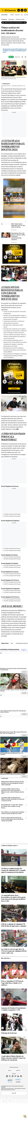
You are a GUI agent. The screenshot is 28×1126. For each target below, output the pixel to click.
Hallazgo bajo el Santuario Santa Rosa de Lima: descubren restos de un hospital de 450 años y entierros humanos (12, 783)
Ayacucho (17, 14)
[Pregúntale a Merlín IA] (25, 1116)
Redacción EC (6, 83)
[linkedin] (18, 1076)
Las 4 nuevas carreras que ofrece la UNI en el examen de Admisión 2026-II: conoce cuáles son (14, 951)
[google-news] (21, 1076)
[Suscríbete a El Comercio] (21, 10)
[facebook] (7, 1076)
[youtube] (15, 1076)
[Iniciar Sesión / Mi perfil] (25, 10)
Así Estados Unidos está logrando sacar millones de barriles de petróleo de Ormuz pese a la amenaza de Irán (12, 799)
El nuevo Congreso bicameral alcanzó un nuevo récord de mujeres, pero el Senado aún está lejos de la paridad (12, 819)
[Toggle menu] (2, 10)
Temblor (12, 14)
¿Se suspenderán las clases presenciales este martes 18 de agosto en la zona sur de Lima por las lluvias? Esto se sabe (13, 898)
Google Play (18, 1070)
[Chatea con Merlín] (18, 10)
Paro (22, 14)
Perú (12, 643)
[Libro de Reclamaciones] (18, 1080)
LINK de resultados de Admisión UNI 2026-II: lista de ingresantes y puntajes (13, 925)
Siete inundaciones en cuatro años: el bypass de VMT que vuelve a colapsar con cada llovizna (12, 806)
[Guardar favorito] (22, 57)
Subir (13, 1093)
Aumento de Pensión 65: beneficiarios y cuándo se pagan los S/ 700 (13, 1009)
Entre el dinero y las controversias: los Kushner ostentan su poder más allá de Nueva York (12, 812)
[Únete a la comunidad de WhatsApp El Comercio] (11, 57)
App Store (10, 1070)
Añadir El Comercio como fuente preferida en (14, 22)
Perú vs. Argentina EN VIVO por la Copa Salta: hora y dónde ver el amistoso (12, 983)
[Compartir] (25, 57)
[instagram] (13, 1076)
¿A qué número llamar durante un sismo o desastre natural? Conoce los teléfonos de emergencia (13, 1058)
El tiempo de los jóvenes (9, 1033)
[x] (10, 1076)
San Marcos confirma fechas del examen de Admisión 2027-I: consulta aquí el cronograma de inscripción (13, 870)
